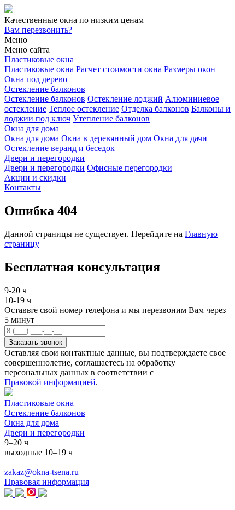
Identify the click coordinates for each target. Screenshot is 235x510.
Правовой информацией (50, 382)
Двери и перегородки (44, 158)
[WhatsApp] (42, 494)
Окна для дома (31, 128)
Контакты (22, 187)
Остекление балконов (44, 89)
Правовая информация (46, 481)
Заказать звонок (35, 342)
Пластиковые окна (39, 59)
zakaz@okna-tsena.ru (41, 472)
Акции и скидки (35, 177)
